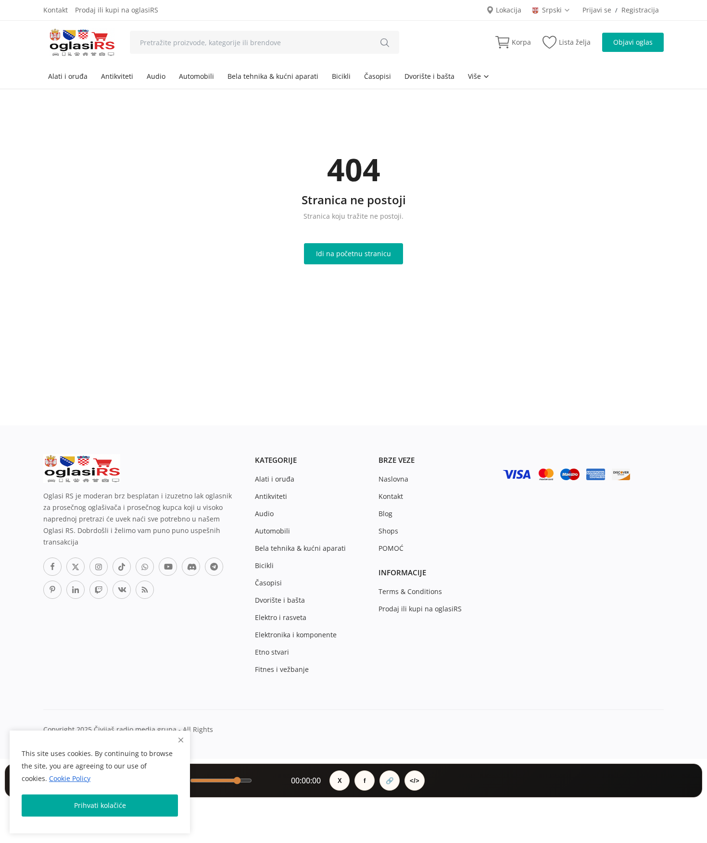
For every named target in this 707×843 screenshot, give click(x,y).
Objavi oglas (633, 42)
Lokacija (507, 9)
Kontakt (55, 9)
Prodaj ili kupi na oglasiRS (116, 9)
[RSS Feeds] (145, 590)
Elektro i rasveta (280, 617)
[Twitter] (75, 567)
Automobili (196, 76)
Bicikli (341, 76)
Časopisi (377, 76)
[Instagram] (98, 567)
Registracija (640, 9)
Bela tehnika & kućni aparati (272, 76)
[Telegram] (214, 567)
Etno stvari (272, 652)
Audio (156, 76)
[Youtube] (168, 567)
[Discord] (191, 567)
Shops (388, 530)
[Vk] (122, 590)
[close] (181, 739)
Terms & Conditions (410, 591)
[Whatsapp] (145, 567)
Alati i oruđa (68, 76)
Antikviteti (117, 76)
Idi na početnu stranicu (353, 253)
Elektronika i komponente (296, 634)
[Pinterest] (52, 590)
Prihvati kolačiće (100, 805)
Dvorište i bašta (429, 76)
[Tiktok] (122, 567)
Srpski (553, 9)
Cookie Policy (69, 778)
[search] (385, 42)
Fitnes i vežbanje (282, 669)
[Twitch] (98, 590)
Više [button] (475, 76)
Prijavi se (596, 9)
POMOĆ (391, 548)
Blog (385, 513)
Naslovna (393, 478)
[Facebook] (52, 567)
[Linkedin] (75, 590)
